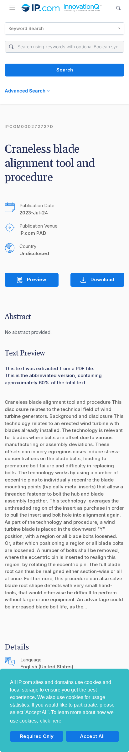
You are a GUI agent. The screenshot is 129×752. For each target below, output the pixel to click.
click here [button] (50, 720)
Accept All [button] (92, 736)
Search (64, 70)
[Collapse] (12, 8)
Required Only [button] (37, 736)
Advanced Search (26, 91)
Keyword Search (26, 28)
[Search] (118, 8)
